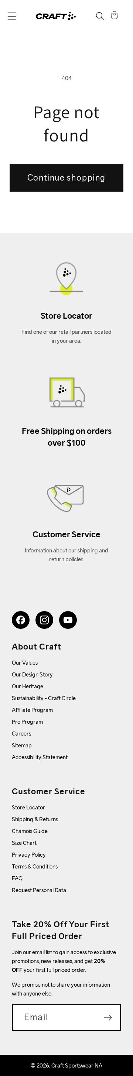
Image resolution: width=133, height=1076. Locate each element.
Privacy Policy (29, 854)
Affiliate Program (32, 709)
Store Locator (28, 807)
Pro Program (27, 721)
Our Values (25, 662)
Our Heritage (27, 686)
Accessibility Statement (40, 757)
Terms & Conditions (35, 866)
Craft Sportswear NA (76, 1065)
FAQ (17, 878)
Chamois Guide (30, 831)
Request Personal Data (39, 890)
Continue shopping (66, 177)
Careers (21, 733)
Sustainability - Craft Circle (44, 698)
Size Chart (24, 842)
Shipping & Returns (35, 819)
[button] (12, 16)
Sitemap (22, 745)
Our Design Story (32, 674)
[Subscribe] (108, 1017)
